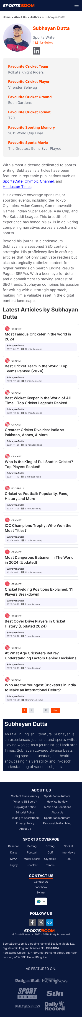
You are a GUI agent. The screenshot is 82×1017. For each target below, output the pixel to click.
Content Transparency (25, 796)
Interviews (68, 852)
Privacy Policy (25, 823)
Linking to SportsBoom (25, 818)
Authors (35, 17)
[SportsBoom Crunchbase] (49, 922)
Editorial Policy (25, 812)
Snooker (32, 865)
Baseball (13, 846)
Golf (50, 852)
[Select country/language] (41, 901)
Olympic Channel (39, 181)
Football (32, 852)
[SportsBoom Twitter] (41, 922)
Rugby (14, 865)
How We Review (57, 801)
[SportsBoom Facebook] (32, 922)
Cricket (68, 846)
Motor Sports (32, 858)
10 (46, 710)
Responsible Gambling (57, 823)
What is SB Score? (25, 801)
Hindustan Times (17, 186)
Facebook (41, 887)
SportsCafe (13, 181)
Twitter (41, 892)
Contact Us (41, 881)
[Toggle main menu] (76, 5)
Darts (13, 852)
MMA (13, 858)
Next (55, 710)
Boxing (50, 846)
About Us (20, 17)
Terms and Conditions (57, 807)
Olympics (50, 858)
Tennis (50, 865)
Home (6, 17)
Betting (31, 846)
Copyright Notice (25, 807)
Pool (68, 858)
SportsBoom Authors (57, 796)
